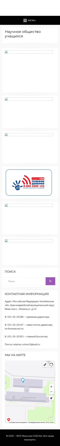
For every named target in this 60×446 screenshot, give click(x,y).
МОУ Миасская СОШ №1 (29, 435)
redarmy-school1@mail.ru (26, 344)
